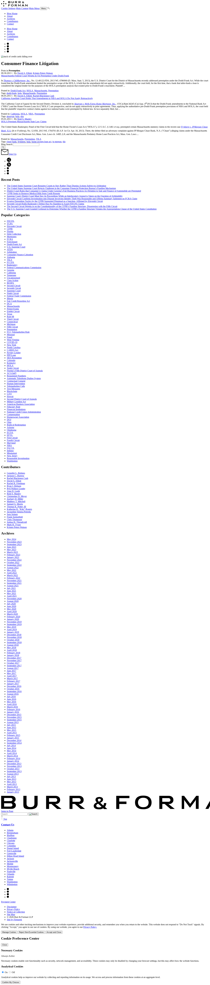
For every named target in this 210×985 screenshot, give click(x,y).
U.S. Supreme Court (16, 247)
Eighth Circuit (13, 311)
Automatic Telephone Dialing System (24, 378)
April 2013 (12, 784)
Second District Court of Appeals (22, 399)
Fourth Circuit (13, 440)
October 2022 (13, 562)
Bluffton (10, 835)
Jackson (10, 858)
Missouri (11, 334)
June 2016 (11, 699)
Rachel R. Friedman (16, 483)
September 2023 (14, 544)
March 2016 (12, 707)
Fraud (9, 337)
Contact (10, 24)
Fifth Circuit (12, 327)
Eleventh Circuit (14, 226)
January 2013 (13, 792)
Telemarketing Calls (16, 386)
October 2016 (13, 689)
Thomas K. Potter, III (16, 506)
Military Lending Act (16, 401)
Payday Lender (14, 352)
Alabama (11, 257)
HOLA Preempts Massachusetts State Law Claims (23, 121)
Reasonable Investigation (18, 458)
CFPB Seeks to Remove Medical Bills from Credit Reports (33, 193)
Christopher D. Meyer (17, 496)
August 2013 (13, 774)
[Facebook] (8, 46)
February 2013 (13, 789)
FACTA (10, 448)
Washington (12, 461)
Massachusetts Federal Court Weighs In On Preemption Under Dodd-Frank (35, 75)
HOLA (30, 90)
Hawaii (10, 396)
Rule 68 (10, 316)
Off (13, 972)
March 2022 (12, 575)
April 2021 (12, 596)
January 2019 (13, 632)
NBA (30, 114)
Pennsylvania (13, 309)
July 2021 (11, 588)
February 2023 (13, 555)
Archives (11, 18)
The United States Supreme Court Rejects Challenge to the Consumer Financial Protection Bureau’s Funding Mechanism (61, 188)
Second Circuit (13, 285)
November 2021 (14, 580)
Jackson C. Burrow (15, 475)
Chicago (10, 843)
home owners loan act (41, 141)
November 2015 (14, 717)
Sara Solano (12, 514)
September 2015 (14, 720)
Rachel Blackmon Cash (43, 96)
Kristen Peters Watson (43, 73)
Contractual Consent (16, 381)
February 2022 (13, 578)
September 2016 (14, 691)
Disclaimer (12, 906)
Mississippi (12, 453)
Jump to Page (7, 811)
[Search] (49, 8)
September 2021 (14, 583)
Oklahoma (11, 430)
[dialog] (105, 928)
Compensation (13, 414)
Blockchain (12, 391)
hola (20, 93)
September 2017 (14, 665)
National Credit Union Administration (24, 412)
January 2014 (13, 761)
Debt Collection (14, 234)
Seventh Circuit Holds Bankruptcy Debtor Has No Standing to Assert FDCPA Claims (45, 204)
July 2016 (11, 696)
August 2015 (13, 722)
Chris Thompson (14, 519)
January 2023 (13, 557)
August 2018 (13, 645)
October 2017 (13, 663)
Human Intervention (16, 383)
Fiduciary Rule (13, 407)
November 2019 (14, 622)
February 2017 (13, 681)
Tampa (10, 879)
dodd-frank (12, 93)
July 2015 (11, 725)
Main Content (22, 8)
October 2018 (13, 640)
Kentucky (11, 363)
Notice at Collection (16, 912)
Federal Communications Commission (24, 267)
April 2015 (12, 732)
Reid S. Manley (24, 119)
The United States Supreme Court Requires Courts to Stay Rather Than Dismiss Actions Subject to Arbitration (56, 186)
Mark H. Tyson (14, 524)
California (15, 114)
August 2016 (13, 694)
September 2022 (14, 565)
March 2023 (12, 552)
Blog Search (6, 144)
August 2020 (13, 601)
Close (4, 945)
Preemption (53, 90)
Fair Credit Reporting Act (18, 301)
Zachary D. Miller (15, 499)
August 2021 (13, 585)
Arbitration (12, 252)
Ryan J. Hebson (14, 486)
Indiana (10, 450)
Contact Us (7, 824)
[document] (105, 960)
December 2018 (14, 634)
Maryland (11, 443)
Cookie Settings (8, 8)
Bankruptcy (12, 265)
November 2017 (14, 660)
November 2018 (14, 637)
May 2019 (11, 627)
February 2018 (13, 653)
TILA (38, 139)
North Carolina (13, 347)
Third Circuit (13, 319)
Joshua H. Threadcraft (17, 522)
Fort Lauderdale (14, 851)
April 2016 (12, 704)
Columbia (11, 845)
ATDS (10, 249)
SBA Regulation (14, 358)
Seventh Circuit (14, 288)
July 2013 (11, 776)
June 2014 (11, 748)
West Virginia (13, 340)
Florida (10, 231)
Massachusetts (40, 90)
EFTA (10, 435)
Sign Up (12, 154)
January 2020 (13, 619)
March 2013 (12, 787)
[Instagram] (8, 44)
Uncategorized (13, 278)
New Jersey (12, 456)
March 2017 (12, 678)
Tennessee (11, 275)
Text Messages (13, 388)
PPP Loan (11, 355)
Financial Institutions (16, 409)
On (6, 972)
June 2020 (11, 606)
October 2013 (13, 769)
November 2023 (14, 542)
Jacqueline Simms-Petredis (19, 512)
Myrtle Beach (13, 869)
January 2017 (13, 683)
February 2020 (13, 616)
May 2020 (11, 609)
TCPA (10, 223)
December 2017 (14, 658)
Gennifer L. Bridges (16, 473)
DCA (9, 303)
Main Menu (34, 8)
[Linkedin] (8, 51)
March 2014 (12, 756)
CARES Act (12, 350)
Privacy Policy (13, 909)
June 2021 (11, 591)
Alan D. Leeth (13, 491)
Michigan (11, 324)
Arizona (10, 427)
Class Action (12, 280)
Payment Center (8, 902)
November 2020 (14, 598)
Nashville (11, 871)
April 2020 (12, 611)
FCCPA (10, 262)
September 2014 (14, 743)
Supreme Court (14, 291)
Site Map (11, 914)
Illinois (10, 298)
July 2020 (11, 604)
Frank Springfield (15, 517)
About (10, 16)
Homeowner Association (18, 417)
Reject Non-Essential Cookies (31, 932)
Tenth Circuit (13, 368)
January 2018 (13, 655)
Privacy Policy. (90, 927)
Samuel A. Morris (15, 504)
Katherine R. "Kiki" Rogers (19, 509)
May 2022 (11, 570)
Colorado (11, 360)
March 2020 (12, 614)
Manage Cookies (9, 932)
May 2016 (11, 702)
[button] (9, 161)
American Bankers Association (21, 404)
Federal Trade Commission (19, 296)
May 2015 (11, 730)
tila (64, 141)
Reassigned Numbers (16, 376)
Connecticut (12, 321)
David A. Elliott (24, 73)
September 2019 (14, 624)
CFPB (10, 229)
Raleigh (10, 876)
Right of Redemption (16, 425)
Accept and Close (54, 932)
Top (5, 819)
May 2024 (11, 539)
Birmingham (12, 833)
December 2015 (14, 714)
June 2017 (11, 671)
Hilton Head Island (15, 856)
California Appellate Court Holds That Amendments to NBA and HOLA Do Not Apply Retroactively (47, 98)
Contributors (12, 21)
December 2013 (14, 763)
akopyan (10, 116)
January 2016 (13, 712)
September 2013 (14, 771)
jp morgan (57, 141)
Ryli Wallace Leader (16, 488)
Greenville (11, 853)
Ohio (9, 422)
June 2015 (11, 727)
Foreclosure (12, 242)
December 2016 (14, 686)
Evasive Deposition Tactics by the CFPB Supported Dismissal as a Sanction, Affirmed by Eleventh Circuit (55, 201)
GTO (9, 394)
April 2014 (12, 753)
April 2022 (12, 573)
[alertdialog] (105, 960)
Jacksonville (12, 861)
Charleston (12, 838)
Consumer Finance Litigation (20, 254)
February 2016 (13, 709)
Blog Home (12, 13)
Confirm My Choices (10, 982)
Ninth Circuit (13, 293)
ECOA (10, 432)
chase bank (12, 141)
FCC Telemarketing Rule (18, 332)
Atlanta (10, 830)
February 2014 (13, 758)
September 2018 (14, 642)
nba (22, 116)
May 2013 (11, 781)
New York (11, 345)
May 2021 (11, 593)
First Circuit (12, 437)
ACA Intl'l (11, 373)
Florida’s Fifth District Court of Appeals (25, 370)
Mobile (10, 864)
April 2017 (12, 676)
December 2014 (14, 740)
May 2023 (11, 549)
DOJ (9, 419)
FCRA (10, 239)
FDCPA (10, 221)
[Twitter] (8, 49)
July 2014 (11, 745)
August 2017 (13, 668)
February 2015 (13, 735)
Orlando (10, 874)
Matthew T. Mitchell (16, 501)
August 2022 (13, 567)
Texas (9, 314)
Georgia (10, 270)
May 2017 (11, 673)
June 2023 (11, 547)
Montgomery (13, 866)
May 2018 (11, 647)
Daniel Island (13, 848)
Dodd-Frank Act (18, 90)
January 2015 (13, 738)
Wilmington (12, 884)
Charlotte (11, 840)
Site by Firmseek (14, 919)
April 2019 (12, 629)
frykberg (21, 141)
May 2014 (11, 750)
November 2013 (14, 766)
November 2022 (14, 560)
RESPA (10, 283)
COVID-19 (12, 342)
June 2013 (11, 779)
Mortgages (11, 236)
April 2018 (12, 650)
